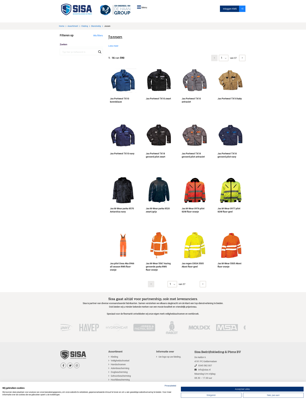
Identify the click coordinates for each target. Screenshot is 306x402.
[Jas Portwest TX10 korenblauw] (123, 93)
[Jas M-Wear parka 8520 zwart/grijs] (159, 203)
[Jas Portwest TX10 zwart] (159, 93)
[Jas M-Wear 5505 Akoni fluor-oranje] (231, 258)
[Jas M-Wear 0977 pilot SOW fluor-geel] (231, 203)
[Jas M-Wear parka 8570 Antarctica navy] (123, 203)
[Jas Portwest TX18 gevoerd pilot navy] (231, 148)
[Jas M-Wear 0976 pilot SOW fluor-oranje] (195, 203)
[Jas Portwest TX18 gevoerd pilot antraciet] (195, 148)
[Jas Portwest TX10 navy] (123, 148)
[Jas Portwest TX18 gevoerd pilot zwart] (159, 148)
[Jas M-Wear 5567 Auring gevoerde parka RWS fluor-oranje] (159, 258)
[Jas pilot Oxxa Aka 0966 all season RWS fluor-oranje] (123, 258)
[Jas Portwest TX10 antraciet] (195, 93)
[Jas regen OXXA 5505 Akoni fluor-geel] (195, 258)
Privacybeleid (170, 386)
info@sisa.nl (204, 369)
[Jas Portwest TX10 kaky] (231, 93)
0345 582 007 (205, 365)
